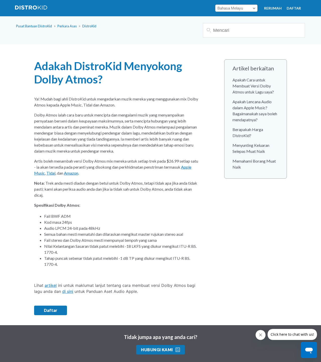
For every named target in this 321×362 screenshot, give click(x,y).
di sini (67, 291)
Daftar (294, 8)
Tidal (50, 173)
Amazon (71, 173)
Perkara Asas (67, 26)
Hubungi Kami (157, 349)
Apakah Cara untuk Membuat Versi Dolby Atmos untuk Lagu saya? (253, 85)
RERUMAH (273, 8)
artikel (51, 285)
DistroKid (89, 26)
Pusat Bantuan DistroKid (34, 26)
